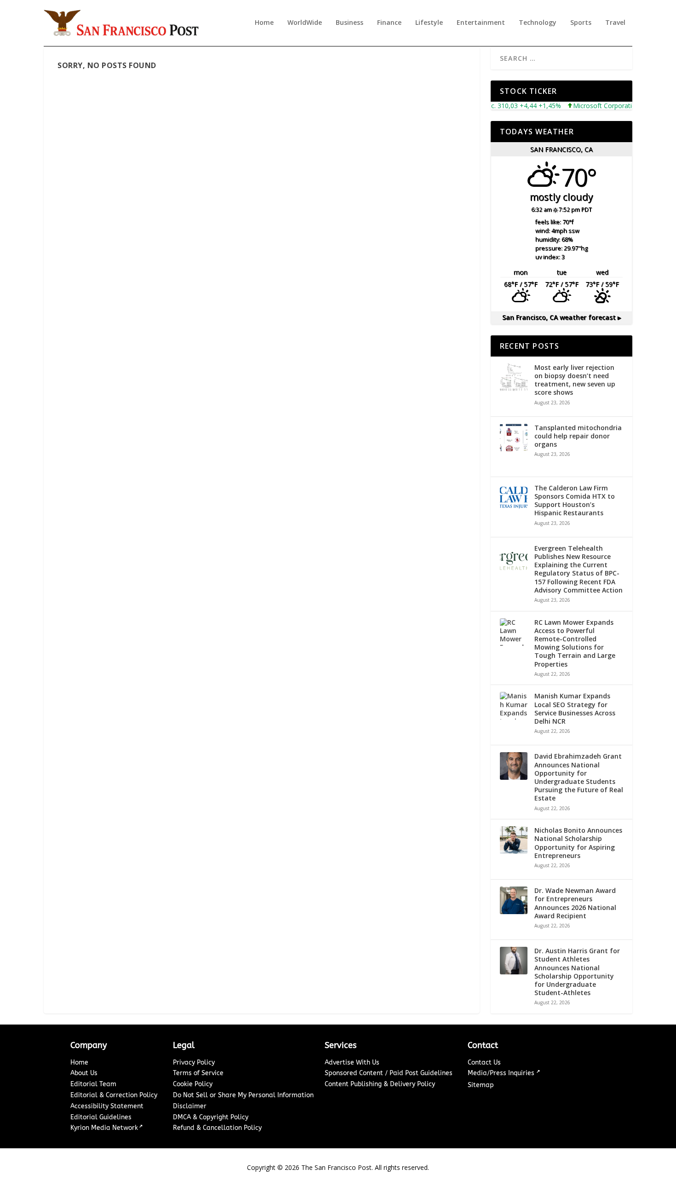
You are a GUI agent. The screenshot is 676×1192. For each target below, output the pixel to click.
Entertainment (481, 23)
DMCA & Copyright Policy (210, 1117)
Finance (389, 23)
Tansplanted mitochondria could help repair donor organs (578, 436)
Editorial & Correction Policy (113, 1095)
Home (264, 23)
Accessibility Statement (106, 1106)
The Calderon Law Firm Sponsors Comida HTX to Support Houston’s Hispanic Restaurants (574, 501)
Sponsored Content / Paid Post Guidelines (389, 1073)
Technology (537, 23)
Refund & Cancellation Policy (217, 1128)
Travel (615, 23)
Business (349, 23)
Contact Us (484, 1062)
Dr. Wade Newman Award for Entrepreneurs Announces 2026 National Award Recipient (575, 903)
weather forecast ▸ (561, 317)
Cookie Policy (192, 1084)
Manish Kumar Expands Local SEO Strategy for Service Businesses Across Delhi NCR (574, 709)
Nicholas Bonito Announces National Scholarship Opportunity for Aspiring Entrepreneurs (578, 843)
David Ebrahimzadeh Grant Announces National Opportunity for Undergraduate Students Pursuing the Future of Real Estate (578, 777)
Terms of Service (198, 1073)
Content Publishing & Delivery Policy (380, 1084)
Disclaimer (189, 1106)
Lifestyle (429, 23)
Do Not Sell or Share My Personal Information (243, 1095)
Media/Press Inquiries (502, 1073)
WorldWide (304, 23)
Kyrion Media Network (104, 1128)
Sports (580, 23)
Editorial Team (93, 1084)
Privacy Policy (194, 1062)
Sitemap (481, 1085)
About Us (83, 1073)
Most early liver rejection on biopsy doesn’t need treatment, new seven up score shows (574, 380)
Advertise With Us (352, 1062)
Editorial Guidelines (101, 1117)
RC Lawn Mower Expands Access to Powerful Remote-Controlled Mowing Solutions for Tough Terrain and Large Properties (574, 643)
